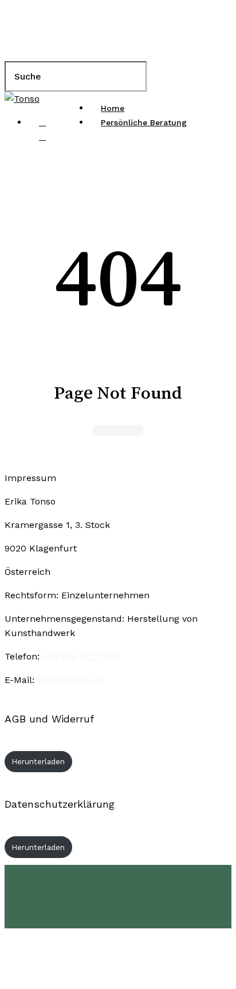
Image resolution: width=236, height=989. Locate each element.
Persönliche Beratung (162, 891)
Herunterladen (38, 761)
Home (110, 873)
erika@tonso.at (70, 679)
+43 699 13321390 (80, 656)
